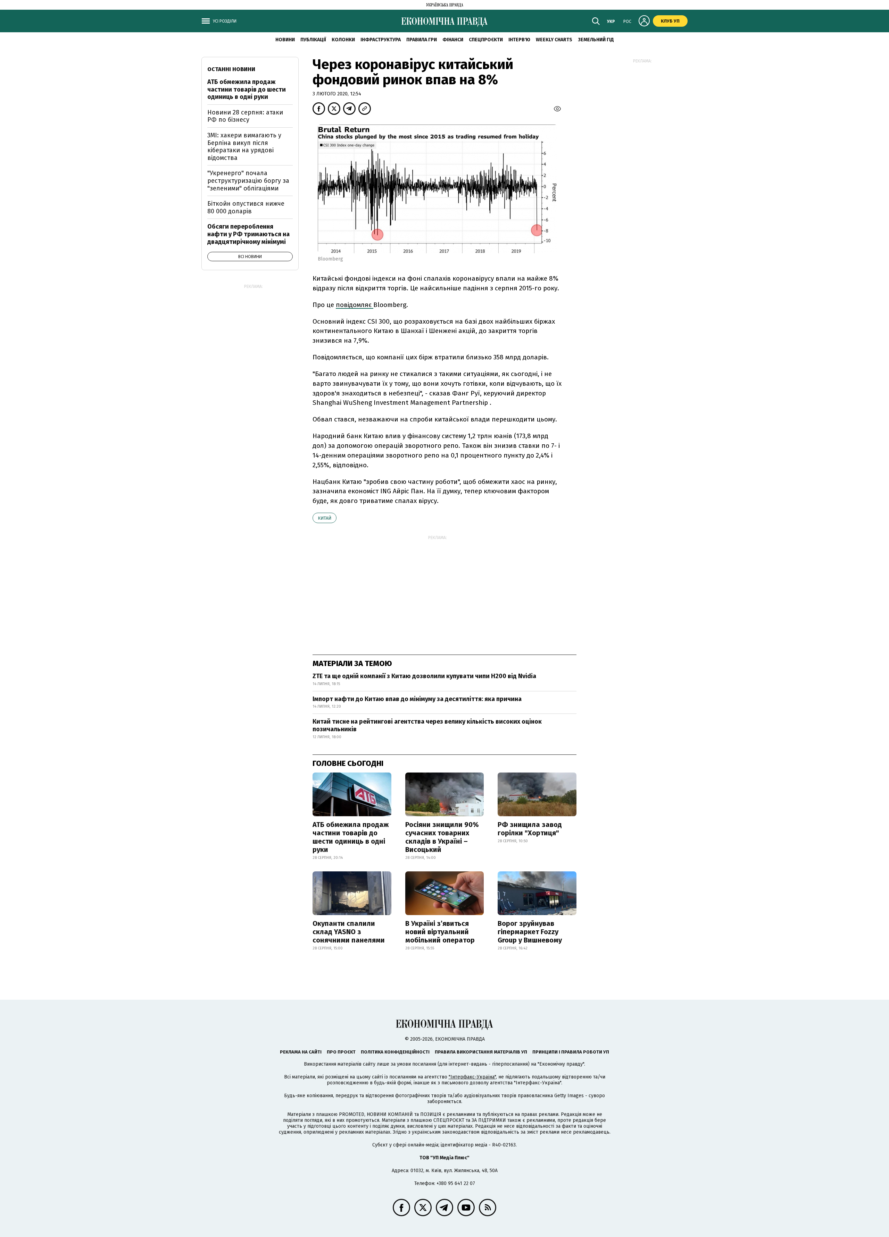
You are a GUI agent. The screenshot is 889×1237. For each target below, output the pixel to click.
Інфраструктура (380, 40)
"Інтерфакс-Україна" (472, 1077)
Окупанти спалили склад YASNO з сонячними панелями (349, 931)
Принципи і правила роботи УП (570, 1052)
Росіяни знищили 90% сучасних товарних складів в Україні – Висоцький (442, 837)
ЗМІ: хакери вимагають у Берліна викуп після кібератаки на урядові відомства (244, 146)
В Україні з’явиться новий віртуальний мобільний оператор (440, 931)
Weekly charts (554, 40)
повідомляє (354, 305)
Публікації (313, 40)
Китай (324, 518)
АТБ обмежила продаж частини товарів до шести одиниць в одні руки (351, 837)
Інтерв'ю (519, 40)
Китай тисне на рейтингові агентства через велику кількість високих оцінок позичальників (427, 725)
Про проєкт (341, 1052)
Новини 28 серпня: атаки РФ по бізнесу (245, 116)
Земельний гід (596, 40)
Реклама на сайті (301, 1052)
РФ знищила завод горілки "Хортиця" (530, 828)
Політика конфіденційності (395, 1052)
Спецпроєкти (486, 40)
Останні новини (231, 69)
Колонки (343, 40)
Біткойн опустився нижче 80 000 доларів (245, 207)
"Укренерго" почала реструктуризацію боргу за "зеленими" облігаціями (248, 180)
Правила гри (421, 40)
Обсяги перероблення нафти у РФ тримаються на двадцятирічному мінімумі (248, 234)
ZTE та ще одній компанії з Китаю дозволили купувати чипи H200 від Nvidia (424, 676)
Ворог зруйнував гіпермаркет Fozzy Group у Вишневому (530, 931)
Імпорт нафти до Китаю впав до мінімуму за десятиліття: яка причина (417, 699)
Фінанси (452, 40)
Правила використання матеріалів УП (481, 1052)
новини (285, 40)
